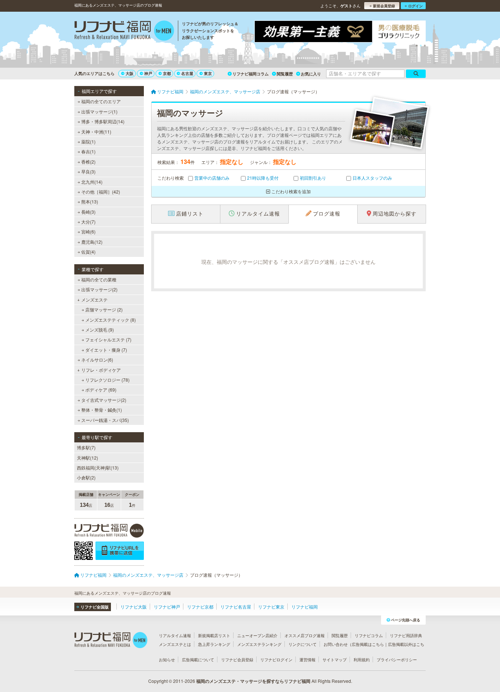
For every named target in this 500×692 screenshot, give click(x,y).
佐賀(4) (88, 251)
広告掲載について (198, 659)
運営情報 (307, 659)
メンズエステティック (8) (110, 320)
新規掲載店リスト (214, 635)
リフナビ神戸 (167, 606)
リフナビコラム (369, 635)
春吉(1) (88, 151)
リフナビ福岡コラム (250, 73)
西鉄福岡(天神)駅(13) (98, 467)
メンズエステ (94, 299)
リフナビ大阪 (133, 606)
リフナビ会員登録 (237, 659)
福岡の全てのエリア (101, 101)
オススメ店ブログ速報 (304, 635)
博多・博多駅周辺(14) (102, 121)
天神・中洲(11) (96, 131)
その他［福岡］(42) (100, 191)
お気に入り (311, 73)
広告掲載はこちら (368, 644)
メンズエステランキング (259, 644)
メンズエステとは (175, 644)
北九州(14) (91, 182)
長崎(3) (88, 212)
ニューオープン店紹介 (257, 635)
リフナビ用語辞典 (406, 635)
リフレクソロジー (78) (107, 380)
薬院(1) (88, 141)
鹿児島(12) (91, 242)
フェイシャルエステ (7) (108, 339)
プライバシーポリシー (397, 659)
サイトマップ (334, 659)
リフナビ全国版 (95, 607)
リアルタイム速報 (175, 635)
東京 (208, 73)
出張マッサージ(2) (99, 289)
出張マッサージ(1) (99, 111)
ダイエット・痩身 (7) (106, 350)
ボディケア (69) (100, 389)
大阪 (130, 73)
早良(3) (88, 171)
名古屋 (187, 73)
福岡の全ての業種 (98, 279)
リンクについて (302, 644)
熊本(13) (89, 201)
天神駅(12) (87, 458)
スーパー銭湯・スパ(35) (105, 420)
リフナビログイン (276, 659)
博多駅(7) (86, 447)
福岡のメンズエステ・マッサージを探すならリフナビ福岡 (253, 681)
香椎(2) (88, 161)
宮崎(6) (88, 231)
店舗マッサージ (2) (104, 309)
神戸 (148, 73)
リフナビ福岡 (304, 606)
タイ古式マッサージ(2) (103, 400)
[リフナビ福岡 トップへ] (124, 31)
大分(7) (88, 221)
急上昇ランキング (214, 644)
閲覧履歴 (285, 73)
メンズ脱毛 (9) (99, 329)
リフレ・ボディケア (101, 370)
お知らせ (167, 659)
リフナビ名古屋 (235, 606)
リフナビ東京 (271, 606)
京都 (167, 73)
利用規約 (362, 659)
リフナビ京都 (200, 606)
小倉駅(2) (86, 477)
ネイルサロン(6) (97, 359)
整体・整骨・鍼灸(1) (101, 410)
